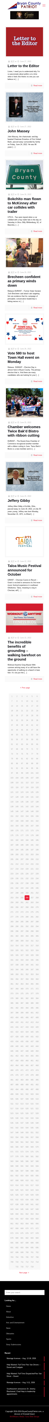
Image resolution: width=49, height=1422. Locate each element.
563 (32, 1142)
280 (27, 917)
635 (32, 1200)
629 (32, 1195)
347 (32, 970)
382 (27, 998)
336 (37, 960)
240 (37, 883)
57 (22, 739)
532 (27, 1118)
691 (11, 1248)
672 (37, 1228)
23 (32, 711)
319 (11, 950)
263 (32, 902)
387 (22, 1003)
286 (27, 922)
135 (22, 802)
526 (27, 1113)
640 (27, 1204)
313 (11, 946)
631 (11, 1200)
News (8, 1328)
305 (32, 936)
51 (22, 735)
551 (32, 1133)
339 (22, 965)
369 (22, 989)
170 (17, 831)
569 (32, 1147)
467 (32, 1065)
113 (32, 783)
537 (22, 1123)
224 (17, 874)
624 (37, 1190)
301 (11, 936)
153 (22, 816)
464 (17, 1065)
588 (37, 1161)
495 (22, 1089)
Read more (37, 86)
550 (27, 1133)
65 (32, 744)
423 (22, 1032)
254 (17, 898)
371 (32, 989)
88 (27, 763)
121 (11, 792)
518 (17, 1109)
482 (17, 1080)
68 (17, 749)
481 (11, 1080)
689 (32, 1243)
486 (37, 1080)
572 (17, 1152)
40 (27, 725)
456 (37, 1056)
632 (17, 1200)
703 (11, 1257)
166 (27, 826)
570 (37, 1147)
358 (27, 979)
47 (32, 730)
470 (17, 1070)
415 (11, 1027)
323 (32, 950)
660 (37, 1219)
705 (22, 1257)
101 (32, 773)
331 (11, 960)
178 (27, 835)
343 (11, 970)
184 (27, 840)
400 (27, 1013)
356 (17, 979)
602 (17, 1176)
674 (17, 1233)
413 (32, 1022)
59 (32, 739)
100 (27, 773)
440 (17, 1046)
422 (17, 1032)
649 (11, 1214)
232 (27, 878)
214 (27, 864)
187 (11, 845)
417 (22, 1027)
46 (27, 730)
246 (37, 888)
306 (37, 936)
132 (37, 797)
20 (17, 711)
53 (32, 735)
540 (37, 1123)
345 (22, 970)
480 (37, 1075)
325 (11, 955)
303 (22, 936)
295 (11, 931)
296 (17, 931)
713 (32, 1262)
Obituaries (10, 1334)
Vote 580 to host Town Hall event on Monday (23, 357)
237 (22, 883)
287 (32, 922)
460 (27, 1061)
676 (27, 1233)
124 (27, 792)
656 (17, 1219)
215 (32, 864)
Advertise (10, 1317)
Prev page (26, 688)
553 (11, 1137)
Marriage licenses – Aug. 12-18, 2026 (21, 1358)
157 (11, 821)
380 (17, 998)
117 (22, 787)
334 (27, 960)
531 (22, 1118)
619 (11, 1190)
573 (22, 1152)
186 (37, 840)
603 (22, 1176)
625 (11, 1195)
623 (32, 1190)
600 (37, 1171)
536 (17, 1123)
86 (17, 763)
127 (11, 797)
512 (17, 1104)
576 (37, 1152)
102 (37, 773)
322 (27, 950)
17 (32, 706)
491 (32, 1085)
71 (32, 749)
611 (32, 1180)
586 (27, 1161)
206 (17, 859)
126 (37, 792)
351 (22, 974)
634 (27, 1200)
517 (11, 1109)
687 (22, 1243)
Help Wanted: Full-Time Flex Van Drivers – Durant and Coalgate (23, 1366)
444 (37, 1046)
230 (17, 878)
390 (37, 1003)
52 (27, 735)
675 (22, 1233)
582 (37, 1156)
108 (37, 778)
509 (32, 1099)
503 (32, 1094)
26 (17, 715)
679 (11, 1238)
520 (27, 1109)
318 (37, 946)
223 (11, 874)
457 (11, 1061)
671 (32, 1228)
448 (27, 1051)
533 (32, 1118)
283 (11, 922)
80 (17, 759)
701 (32, 1252)
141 (22, 807)
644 (17, 1209)
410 (17, 1022)
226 (27, 874)
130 (27, 797)
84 (37, 759)
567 (22, 1147)
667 (11, 1228)
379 (11, 998)
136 (27, 802)
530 (17, 1118)
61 (12, 744)
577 (11, 1156)
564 (37, 1142)
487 (11, 1085)
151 (11, 816)
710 (17, 1262)
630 (37, 1195)
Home (8, 1306)
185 (32, 840)
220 (27, 869)
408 (37, 1017)
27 (22, 715)
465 (22, 1065)
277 (11, 917)
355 (11, 979)
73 (12, 754)
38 (17, 725)
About (8, 1312)
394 (27, 1008)
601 (11, 1176)
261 (22, 902)
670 (27, 1228)
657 (22, 1219)
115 (12, 787)
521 (32, 1109)
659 (32, 1219)
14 (17, 706)
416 (17, 1027)
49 (12, 735)
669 (22, 1228)
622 (27, 1190)
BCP (12, 61)
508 (27, 1099)
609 (22, 1180)
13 (12, 706)
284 (17, 922)
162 (37, 821)
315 (22, 946)
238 (27, 883)
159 (22, 821)
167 (32, 826)
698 (17, 1252)
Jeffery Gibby (19, 501)
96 (37, 768)
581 (32, 1156)
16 (27, 706)
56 (17, 739)
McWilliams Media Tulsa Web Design (24, 1417)
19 (12, 711)
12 (37, 701)
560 (17, 1142)
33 (22, 720)
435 (22, 1041)
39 (22, 725)
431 (32, 1037)
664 (27, 1224)
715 (17, 1267)
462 (37, 1061)
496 (27, 1089)
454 (27, 1056)
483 (22, 1080)
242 (17, 888)
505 (11, 1099)
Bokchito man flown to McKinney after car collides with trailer (24, 205)
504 (37, 1094)
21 (22, 711)
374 (17, 994)
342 (37, 965)
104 (17, 778)
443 (32, 1046)
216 (37, 864)
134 (17, 802)
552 (37, 1133)
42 (37, 725)
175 (11, 835)
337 (11, 965)
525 (22, 1113)
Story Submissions (13, 1345)
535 (11, 1123)
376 (27, 994)
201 (22, 855)
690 (37, 1243)
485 (32, 1080)
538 (27, 1123)
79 (12, 759)
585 (22, 1161)
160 (27, 821)
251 (32, 893)
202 (27, 855)
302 (17, 936)
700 (27, 1252)
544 (27, 1128)
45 (22, 730)
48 (37, 730)
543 (22, 1128)
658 (27, 1219)
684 (37, 1238)
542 (17, 1128)
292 (27, 926)
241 (11, 888)
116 (17, 787)
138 (37, 802)
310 (27, 941)
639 (22, 1204)
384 (37, 998)
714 (37, 1262)
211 (12, 864)
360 (37, 979)
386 (17, 1003)
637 (11, 1204)
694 (27, 1248)
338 (17, 965)
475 (11, 1075)
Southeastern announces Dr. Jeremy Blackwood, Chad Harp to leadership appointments (21, 1391)
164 (17, 826)
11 (32, 701)
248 (17, 893)
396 (37, 1008)
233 (32, 878)
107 (32, 778)
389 (32, 1003)
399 (22, 1013)
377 (32, 994)
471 (22, 1070)
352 (27, 974)
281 (32, 917)
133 (11, 802)
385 (11, 1003)
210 (37, 859)
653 (32, 1214)
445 (11, 1051)
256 (27, 898)
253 (11, 898)
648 (37, 1209)
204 (37, 855)
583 (11, 1161)
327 (22, 955)
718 (32, 1267)
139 (11, 807)
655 (11, 1219)
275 (32, 912)
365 (32, 984)
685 (11, 1243)
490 (27, 1085)
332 (17, 960)
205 (11, 859)
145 (11, 811)
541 (11, 1128)
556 (27, 1137)
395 (32, 1008)
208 (27, 859)
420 (37, 1027)
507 (22, 1099)
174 (37, 831)
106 (27, 778)
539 (32, 1123)
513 (22, 1104)
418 (27, 1027)
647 (32, 1209)
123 (22, 792)
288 (37, 922)
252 (37, 893)
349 (11, 974)
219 (22, 869)
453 (22, 1056)
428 (17, 1037)
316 (27, 946)
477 (22, 1075)
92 (17, 768)
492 (37, 1085)
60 (37, 739)
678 (37, 1233)
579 (22, 1156)
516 (37, 1104)
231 (22, 878)
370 (27, 989)
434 (17, 1041)
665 (32, 1224)
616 (27, 1185)
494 (17, 1089)
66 (37, 744)
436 (27, 1041)
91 (12, 768)
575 (32, 1152)
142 (27, 807)
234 (37, 878)
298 (27, 931)
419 (32, 1027)
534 (37, 1118)
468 (37, 1065)
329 (32, 955)
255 (22, 898)
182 (17, 840)
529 (11, 1118)
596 (17, 1171)
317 (32, 946)
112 (27, 783)
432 (37, 1037)
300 (37, 931)
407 (32, 1017)
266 (17, 907)
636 (37, 1200)
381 (22, 998)
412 (27, 1022)
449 (32, 1051)
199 (11, 855)
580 (27, 1156)
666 (37, 1224)
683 (32, 1238)
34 (27, 720)
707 (32, 1257)
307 (11, 941)
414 (37, 1022)
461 (32, 1061)
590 (17, 1166)
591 (22, 1166)
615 (22, 1185)
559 (11, 1142)
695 (32, 1248)
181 (11, 840)
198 (37, 850)
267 (22, 907)
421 (11, 1032)
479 (32, 1075)
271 (11, 912)
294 (37, 926)
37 (12, 725)
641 (32, 1204)
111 (22, 783)
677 (32, 1233)
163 (11, 826)
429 (22, 1037)
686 (17, 1243)
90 (37, 763)
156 (37, 816)
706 (27, 1257)
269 (32, 907)
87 (22, 763)
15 (22, 706)
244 (27, 888)
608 (17, 1180)
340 (27, 965)
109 (11, 783)
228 (37, 874)
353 (32, 974)
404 (17, 1017)
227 (32, 874)
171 (22, 831)
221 (32, 869)
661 (11, 1224)
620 (17, 1190)
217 (11, 869)
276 (37, 912)
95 (32, 768)
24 (37, 711)
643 (11, 1209)
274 (27, 912)
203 (32, 855)
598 (27, 1171)
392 (17, 1008)
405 (22, 1017)
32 (17, 720)
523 (11, 1113)
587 (32, 1161)
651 (22, 1214)
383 (32, 998)
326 (17, 955)
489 (22, 1085)
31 (12, 720)
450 (37, 1051)
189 (22, 845)
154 (27, 816)
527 (32, 1113)
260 (17, 902)
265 (11, 907)
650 (17, 1214)
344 (17, 970)
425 (32, 1032)
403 (11, 1017)
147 (22, 811)
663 (22, 1224)
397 (11, 1013)
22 (27, 711)
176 (17, 835)
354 (37, 974)
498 (37, 1089)
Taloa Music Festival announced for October (24, 570)
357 (22, 979)
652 (27, 1214)
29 (32, 715)
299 (32, 931)
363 (22, 984)
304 (27, 936)
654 (37, 1214)
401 (32, 1013)
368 (17, 989)
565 (11, 1147)
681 (22, 1238)
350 (17, 974)
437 (32, 1041)
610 (27, 1180)
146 (17, 811)
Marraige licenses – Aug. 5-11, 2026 (21, 1382)
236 (17, 883)
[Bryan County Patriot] (24, 5)
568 (27, 1147)
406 (27, 1017)
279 (22, 917)
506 (17, 1099)
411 (22, 1022)
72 (37, 749)
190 (27, 845)
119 (32, 787)
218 (17, 869)
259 (11, 902)
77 (32, 754)
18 (37, 706)
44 (17, 730)
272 (17, 912)
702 (37, 1252)
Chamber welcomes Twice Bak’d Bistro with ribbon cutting (24, 431)
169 (11, 831)
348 (37, 970)
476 (17, 1075)
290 (17, 926)
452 (17, 1056)
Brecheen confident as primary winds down (24, 281)
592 (27, 1166)
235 (11, 883)
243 (22, 888)
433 (11, 1041)
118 (27, 787)
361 (11, 984)
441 (22, 1046)
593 (32, 1166)
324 (37, 950)
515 (32, 1104)
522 (37, 1109)
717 (27, 1267)
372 (37, 989)
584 (17, 1161)
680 (17, 1238)
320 (17, 950)
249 (22, 893)
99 (22, 773)
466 (27, 1065)
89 (32, 763)
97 (12, 773)
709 (11, 1262)
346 (27, 970)
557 (32, 1137)
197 (32, 850)
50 (17, 735)
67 (12, 749)
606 (37, 1176)
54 (37, 735)
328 (27, 955)
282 (37, 917)
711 (22, 1262)
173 (32, 831)
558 (37, 1137)
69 (22, 749)
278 (17, 917)
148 (27, 811)
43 (12, 730)
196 (27, 850)
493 (11, 1089)
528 (37, 1113)
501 (22, 1094)
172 (27, 831)
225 (22, 874)
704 (17, 1257)
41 (32, 725)
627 (22, 1195)
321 (22, 950)
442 (27, 1046)
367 (11, 989)
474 (37, 1070)
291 (22, 926)
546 (37, 1128)
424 (27, 1032)
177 (22, 835)
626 (17, 1195)
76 (27, 754)
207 (22, 859)
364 (27, 984)
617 (32, 1185)
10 (27, 701)
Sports (8, 1339)
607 (11, 1180)
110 (17, 783)
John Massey (19, 131)
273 (22, 912)
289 (11, 926)
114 (37, 783)
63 (22, 744)
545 (32, 1128)
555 (22, 1137)
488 (17, 1085)
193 (11, 850)
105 (22, 778)
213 (22, 864)
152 (17, 816)
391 (11, 1008)
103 (11, 778)
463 (11, 1065)
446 (17, 1051)
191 (32, 845)
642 (37, 1204)
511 (12, 1104)
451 (11, 1056)
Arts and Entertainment (15, 1323)
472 (27, 1070)
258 (37, 898)
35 (32, 720)
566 (17, 1147)
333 (22, 960)
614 (17, 1185)
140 (17, 807)
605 (32, 1176)
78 (37, 754)
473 (32, 1070)
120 (37, 787)
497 (32, 1089)
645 (22, 1209)
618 (37, 1185)
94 (27, 768)
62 (17, 744)
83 (32, 759)
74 (17, 754)
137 (32, 802)
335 (32, 960)
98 (17, 773)
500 (17, 1094)
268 (27, 907)
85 (12, 763)
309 (22, 941)
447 (22, 1051)
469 (11, 1070)
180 (37, 835)
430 (27, 1037)
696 (37, 1248)
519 (22, 1109)
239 (32, 883)
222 (37, 869)
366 (37, 984)
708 (37, 1257)
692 (17, 1248)
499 (11, 1094)
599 (32, 1171)
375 (22, 994)
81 (22, 759)
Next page (23, 1273)
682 (27, 1238)
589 (11, 1166)
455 (32, 1056)
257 (32, 898)
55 (12, 739)
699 (22, 1252)
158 (17, 821)
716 (22, 1267)
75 (22, 754)
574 (27, 1152)
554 (17, 1137)
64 (27, 744)
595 (11, 1171)
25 (12, 715)
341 (32, 965)
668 (17, 1228)
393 (22, 1008)
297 (22, 931)
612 (37, 1180)
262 (27, 902)
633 (22, 1200)
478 (27, 1075)
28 (27, 715)
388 (27, 1003)
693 (22, 1248)
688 (27, 1243)
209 (32, 859)
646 (27, 1209)
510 (37, 1099)
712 (27, 1262)
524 (17, 1113)
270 (37, 907)
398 (17, 1013)
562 (27, 1142)
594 (37, 1166)
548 (17, 1133)
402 (37, 1013)
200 (17, 855)
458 (17, 1061)
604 (27, 1176)
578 (17, 1156)
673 (11, 1233)
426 (37, 1032)
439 (11, 1046)
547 (11, 1133)
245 (32, 888)
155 (32, 816)
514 (27, 1104)
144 (37, 807)
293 (32, 926)
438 (37, 1041)
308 (17, 941)
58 (27, 739)
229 (11, 878)
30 (37, 715)
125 (32, 792)
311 (32, 941)
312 (37, 941)
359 (32, 979)
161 (32, 821)
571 (11, 1152)
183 (22, 840)
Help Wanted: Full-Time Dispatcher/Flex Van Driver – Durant (24, 1375)
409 (11, 1022)
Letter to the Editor (23, 66)
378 (37, 994)
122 (17, 792)
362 (17, 984)
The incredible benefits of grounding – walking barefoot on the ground (24, 650)
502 (27, 1094)
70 (27, 749)
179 (32, 835)
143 (32, 807)
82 (27, 759)
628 (27, 1195)
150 (37, 811)
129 (22, 797)
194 (17, 850)
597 (22, 1171)
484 (27, 1080)
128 (17, 797)
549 (22, 1133)
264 (37, 902)
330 (37, 955)
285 (22, 922)
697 (11, 1252)
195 (22, 850)
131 (32, 797)
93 (22, 768)
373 (11, 994)
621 (22, 1190)
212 (17, 864)
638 (17, 1204)
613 (11, 1185)
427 (11, 1037)
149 (32, 811)
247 (11, 893)
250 (27, 893)
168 (37, 826)
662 (17, 1224)
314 (17, 946)
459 (22, 1061)
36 (37, 720)
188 (17, 845)
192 (37, 845)
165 (22, 826)
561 (22, 1142)
